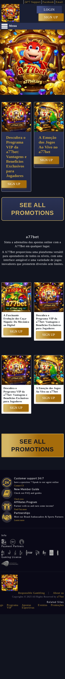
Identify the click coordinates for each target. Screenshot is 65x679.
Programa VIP (12, 606)
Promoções (57, 605)
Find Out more (20, 509)
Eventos (42, 605)
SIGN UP (51, 17)
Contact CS (19, 485)
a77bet (60, 596)
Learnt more (19, 520)
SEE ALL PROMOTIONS (32, 209)
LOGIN (49, 9)
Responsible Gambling (31, 593)
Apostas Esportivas (28, 606)
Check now (19, 499)
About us (58, 593)
